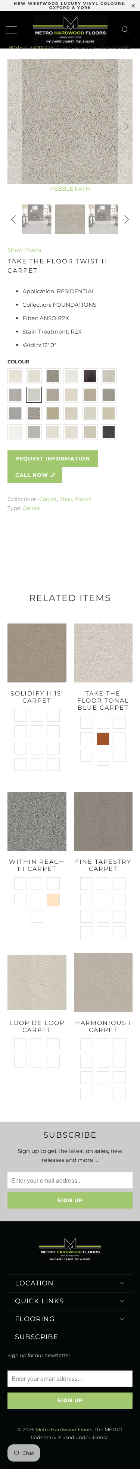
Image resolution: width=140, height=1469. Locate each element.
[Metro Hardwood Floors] (70, 30)
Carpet (48, 499)
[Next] (125, 126)
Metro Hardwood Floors (63, 1429)
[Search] (127, 29)
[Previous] (14, 126)
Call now (31, 475)
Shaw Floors (24, 249)
